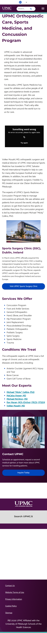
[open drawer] (43, 8)
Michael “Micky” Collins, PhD (20, 392)
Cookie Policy (11, 606)
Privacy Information (13, 599)
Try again (24, 143)
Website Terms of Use (14, 592)
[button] (25, 2)
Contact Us (10, 585)
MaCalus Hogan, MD (16, 396)
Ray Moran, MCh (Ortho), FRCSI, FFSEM (26, 402)
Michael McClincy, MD (17, 399)
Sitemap (8, 613)
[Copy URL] (24, 137)
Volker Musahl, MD (16, 406)
